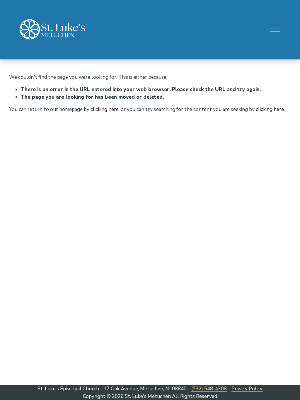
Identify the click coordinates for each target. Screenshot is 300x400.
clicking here (105, 109)
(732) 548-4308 (209, 388)
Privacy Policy (246, 388)
